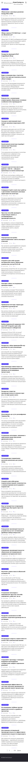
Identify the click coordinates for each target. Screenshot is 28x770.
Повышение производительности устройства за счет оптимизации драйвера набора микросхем (12, 530)
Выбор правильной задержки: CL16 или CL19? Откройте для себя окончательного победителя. (13, 325)
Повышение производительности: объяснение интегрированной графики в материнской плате (12, 552)
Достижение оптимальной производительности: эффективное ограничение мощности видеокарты (13, 732)
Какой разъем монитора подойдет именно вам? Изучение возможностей (12, 145)
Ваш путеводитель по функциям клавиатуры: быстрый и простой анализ (12, 507)
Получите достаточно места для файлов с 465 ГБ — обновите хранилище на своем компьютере (12, 168)
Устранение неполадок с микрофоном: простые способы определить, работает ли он (11, 594)
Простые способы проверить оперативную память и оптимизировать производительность (11, 215)
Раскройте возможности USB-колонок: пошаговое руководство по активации (13, 617)
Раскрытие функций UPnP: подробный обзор (10, 55)
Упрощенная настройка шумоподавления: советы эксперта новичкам (13, 239)
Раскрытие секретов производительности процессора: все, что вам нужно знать (12, 393)
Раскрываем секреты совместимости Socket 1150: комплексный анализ (13, 639)
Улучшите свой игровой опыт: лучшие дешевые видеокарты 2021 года (13, 122)
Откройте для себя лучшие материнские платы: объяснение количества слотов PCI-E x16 (12, 262)
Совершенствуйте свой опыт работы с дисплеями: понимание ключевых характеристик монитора (13, 191)
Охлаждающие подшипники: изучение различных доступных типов (12, 460)
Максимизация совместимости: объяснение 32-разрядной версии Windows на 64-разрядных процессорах (12, 369)
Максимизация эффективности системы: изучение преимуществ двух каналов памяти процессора (12, 686)
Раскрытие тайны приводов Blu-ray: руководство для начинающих (13, 346)
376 (15, 750)
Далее (19, 750)
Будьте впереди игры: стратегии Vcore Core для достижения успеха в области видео (13, 77)
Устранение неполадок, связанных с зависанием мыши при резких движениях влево (13, 437)
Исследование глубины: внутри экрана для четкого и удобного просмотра (11, 709)
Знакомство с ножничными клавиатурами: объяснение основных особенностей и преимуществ (13, 100)
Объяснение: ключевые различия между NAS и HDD (12, 12)
